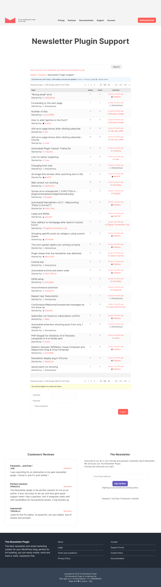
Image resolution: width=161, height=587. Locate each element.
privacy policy (132, 487)
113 (120, 85)
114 (125, 85)
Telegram (106, 498)
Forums (42, 75)
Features (72, 20)
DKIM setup (37, 279)
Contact (114, 542)
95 (109, 85)
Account (111, 20)
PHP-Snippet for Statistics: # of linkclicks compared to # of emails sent (53, 337)
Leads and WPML (40, 213)
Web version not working (44, 182)
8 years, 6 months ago (116, 94)
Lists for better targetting (44, 157)
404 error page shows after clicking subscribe (55, 128)
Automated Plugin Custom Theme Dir (51, 148)
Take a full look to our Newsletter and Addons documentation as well (57, 70)
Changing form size (41, 165)
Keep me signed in (41, 406)
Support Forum (117, 547)
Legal (60, 547)
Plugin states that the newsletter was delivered (56, 253)
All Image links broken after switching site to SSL (57, 174)
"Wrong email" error (41, 94)
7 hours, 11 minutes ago (85, 79)
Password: (36, 401)
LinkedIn (135, 498)
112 (116, 85)
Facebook (125, 498)
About (60, 542)
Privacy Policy (64, 558)
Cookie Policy (117, 553)
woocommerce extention (44, 287)
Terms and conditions (67, 553)
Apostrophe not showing (44, 366)
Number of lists (39, 111)
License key (37, 262)
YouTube (115, 498)
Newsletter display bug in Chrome (49, 358)
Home (33, 75)
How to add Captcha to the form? (49, 120)
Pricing (61, 20)
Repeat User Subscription (44, 296)
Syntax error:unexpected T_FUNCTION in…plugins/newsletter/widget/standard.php (54, 192)
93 (101, 85)
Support (100, 20)
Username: (36, 395)
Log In (123, 411)
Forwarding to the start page (46, 103)
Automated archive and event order (50, 270)
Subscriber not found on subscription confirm (55, 316)
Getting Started (147, 20)
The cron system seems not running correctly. (55, 244)
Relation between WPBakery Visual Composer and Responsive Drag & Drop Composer (58, 348)
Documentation (86, 20)
